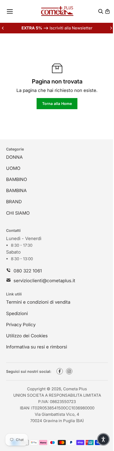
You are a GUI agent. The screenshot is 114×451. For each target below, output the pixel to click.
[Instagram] (69, 371)
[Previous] (3, 28)
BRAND (14, 201)
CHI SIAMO (18, 213)
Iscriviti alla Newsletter (57, 27)
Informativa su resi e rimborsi (36, 347)
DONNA (14, 157)
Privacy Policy (21, 324)
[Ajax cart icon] (107, 11)
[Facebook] (59, 371)
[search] (100, 11)
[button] (103, 439)
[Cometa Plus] (57, 11)
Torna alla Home (57, 103)
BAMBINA (16, 190)
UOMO (13, 168)
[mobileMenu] (10, 11)
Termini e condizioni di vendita (38, 302)
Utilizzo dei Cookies (27, 335)
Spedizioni (17, 313)
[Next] (111, 28)
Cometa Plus (75, 388)
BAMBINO (16, 179)
